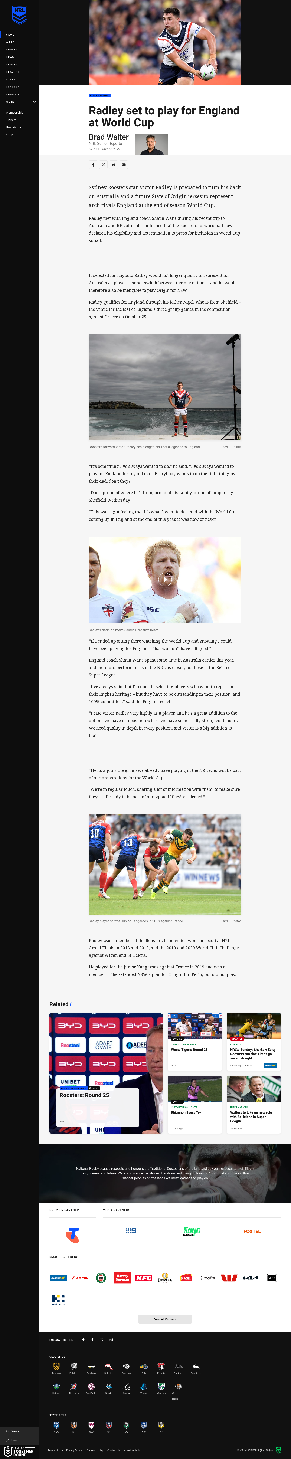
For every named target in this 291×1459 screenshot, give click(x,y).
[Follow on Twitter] (102, 1340)
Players (13, 71)
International (100, 95)
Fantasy (13, 86)
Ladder (12, 64)
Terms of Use (55, 1450)
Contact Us (113, 1450)
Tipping (12, 94)
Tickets (11, 120)
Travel (12, 49)
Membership (14, 112)
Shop (9, 134)
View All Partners (165, 1319)
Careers (91, 1450)
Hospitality (13, 127)
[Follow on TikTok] (83, 1340)
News (10, 34)
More (10, 101)
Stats (11, 79)
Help (101, 1450)
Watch (11, 42)
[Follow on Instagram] (111, 1340)
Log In (16, 1440)
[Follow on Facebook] (92, 1340)
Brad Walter (109, 137)
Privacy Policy (74, 1450)
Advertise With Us (133, 1450)
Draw (10, 57)
